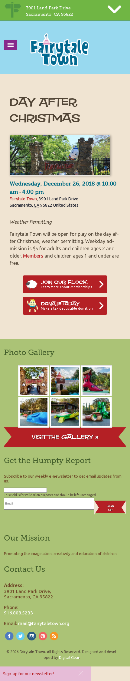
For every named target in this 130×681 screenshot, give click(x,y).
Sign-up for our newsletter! (28, 673)
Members (33, 255)
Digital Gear (69, 657)
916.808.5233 (18, 612)
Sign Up (110, 508)
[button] (81, 673)
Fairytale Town (23, 198)
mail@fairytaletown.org (43, 623)
